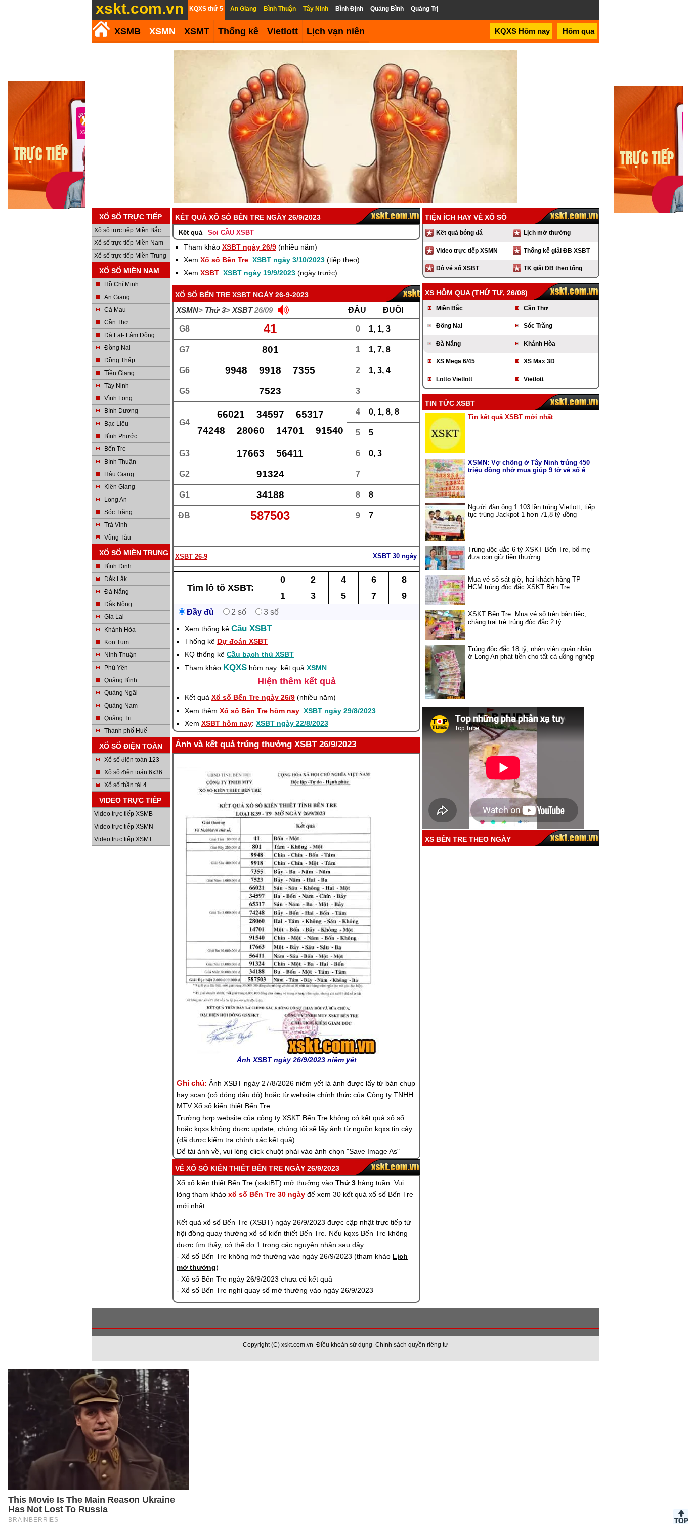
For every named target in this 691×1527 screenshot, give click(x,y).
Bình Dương (121, 411)
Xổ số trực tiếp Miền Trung (130, 255)
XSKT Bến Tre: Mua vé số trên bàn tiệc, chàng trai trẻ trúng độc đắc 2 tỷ (527, 618)
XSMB (127, 31)
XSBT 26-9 (191, 556)
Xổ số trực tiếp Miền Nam (128, 242)
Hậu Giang (119, 474)
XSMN (162, 31)
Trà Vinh (115, 524)
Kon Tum (116, 642)
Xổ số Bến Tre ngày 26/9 (253, 697)
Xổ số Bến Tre (224, 260)
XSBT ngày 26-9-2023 (270, 295)
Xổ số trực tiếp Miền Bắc (127, 230)
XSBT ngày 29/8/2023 (340, 711)
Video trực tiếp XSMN (123, 826)
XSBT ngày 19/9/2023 (259, 273)
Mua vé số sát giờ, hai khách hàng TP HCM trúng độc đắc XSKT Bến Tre (524, 583)
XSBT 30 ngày (395, 556)
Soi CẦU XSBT (231, 232)
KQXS (235, 667)
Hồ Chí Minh (121, 284)
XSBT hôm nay (226, 723)
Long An (115, 499)
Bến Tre (115, 448)
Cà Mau (115, 309)
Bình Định (118, 566)
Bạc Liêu (116, 423)
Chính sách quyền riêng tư (411, 1344)
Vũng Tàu (117, 537)
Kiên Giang (119, 486)
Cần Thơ (116, 322)
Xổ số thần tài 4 (125, 785)
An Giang (117, 297)
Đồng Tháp (119, 360)
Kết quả (190, 232)
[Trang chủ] (101, 29)
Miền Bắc (449, 308)
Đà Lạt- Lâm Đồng (129, 335)
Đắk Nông (118, 604)
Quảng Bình (120, 680)
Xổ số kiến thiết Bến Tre (234, 1168)
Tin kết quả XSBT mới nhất (510, 417)
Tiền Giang (119, 373)
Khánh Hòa (120, 629)
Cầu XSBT (251, 628)
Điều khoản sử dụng (344, 1344)
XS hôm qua (447, 292)
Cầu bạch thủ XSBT (260, 654)
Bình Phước (120, 436)
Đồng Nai (117, 347)
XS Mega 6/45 (455, 361)
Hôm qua (578, 31)
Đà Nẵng (116, 591)
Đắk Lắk (115, 579)
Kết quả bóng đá (459, 232)
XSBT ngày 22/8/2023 (292, 723)
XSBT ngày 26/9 (249, 247)
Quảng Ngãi (121, 692)
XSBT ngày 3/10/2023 (288, 260)
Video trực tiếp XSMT (123, 839)
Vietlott (534, 379)
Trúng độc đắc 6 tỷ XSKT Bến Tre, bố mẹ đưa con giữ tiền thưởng (529, 553)
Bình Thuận (120, 461)
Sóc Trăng (118, 512)
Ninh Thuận (120, 654)
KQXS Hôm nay (522, 31)
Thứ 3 (215, 310)
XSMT (196, 31)
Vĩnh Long (118, 398)
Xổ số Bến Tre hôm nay (259, 711)
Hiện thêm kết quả (296, 681)
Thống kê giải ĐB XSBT (557, 250)
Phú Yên (116, 667)
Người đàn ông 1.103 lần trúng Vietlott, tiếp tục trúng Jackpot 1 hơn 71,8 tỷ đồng (531, 510)
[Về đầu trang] (680, 1516)
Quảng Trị (118, 718)
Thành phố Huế (125, 730)
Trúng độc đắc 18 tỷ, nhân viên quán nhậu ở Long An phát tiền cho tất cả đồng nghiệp (531, 653)
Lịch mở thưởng (547, 232)
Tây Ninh (116, 385)
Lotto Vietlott (454, 379)
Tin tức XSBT (450, 403)
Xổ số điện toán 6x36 (133, 772)
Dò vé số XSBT (457, 268)
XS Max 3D (539, 361)
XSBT (209, 273)
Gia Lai (114, 617)
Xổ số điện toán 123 (131, 759)
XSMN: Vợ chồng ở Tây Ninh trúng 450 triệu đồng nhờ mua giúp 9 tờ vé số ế (529, 466)
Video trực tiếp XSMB (123, 813)
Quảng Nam (121, 705)
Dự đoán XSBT (242, 641)
